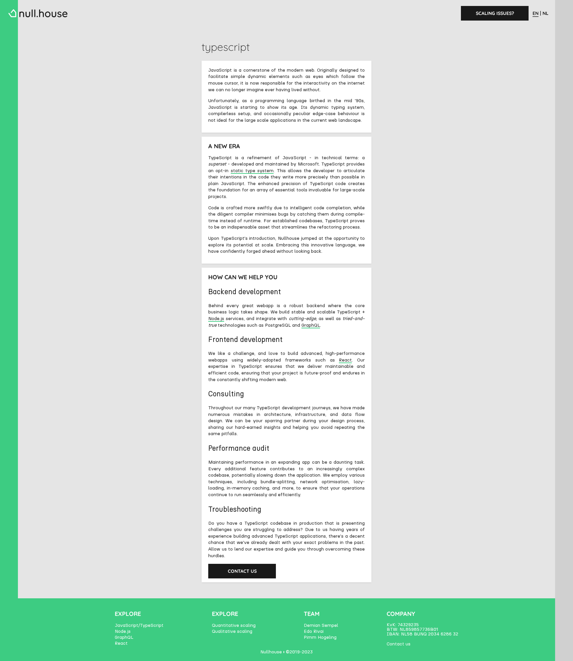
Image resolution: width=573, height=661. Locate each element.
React (345, 360)
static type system (252, 170)
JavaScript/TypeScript (139, 625)
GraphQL (310, 325)
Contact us (242, 571)
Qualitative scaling (232, 631)
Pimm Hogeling (320, 637)
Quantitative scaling (234, 625)
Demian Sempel (321, 625)
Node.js (216, 318)
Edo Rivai (314, 631)
